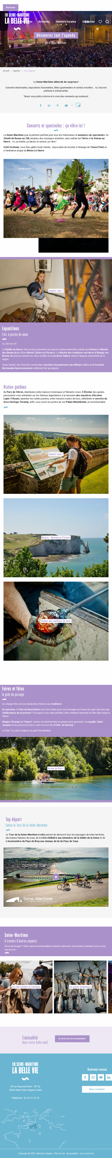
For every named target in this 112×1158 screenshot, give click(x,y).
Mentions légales (44, 1153)
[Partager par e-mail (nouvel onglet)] (66, 106)
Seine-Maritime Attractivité (14, 3)
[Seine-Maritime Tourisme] (16, 21)
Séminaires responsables (64, 3)
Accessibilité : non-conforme (80, 1153)
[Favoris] (100, 22)
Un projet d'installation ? (39, 3)
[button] (107, 22)
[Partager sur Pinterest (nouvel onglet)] (57, 106)
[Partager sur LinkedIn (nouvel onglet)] (49, 106)
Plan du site (59, 1153)
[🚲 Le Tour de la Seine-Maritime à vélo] (56, 877)
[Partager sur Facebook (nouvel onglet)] (40, 106)
